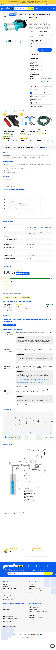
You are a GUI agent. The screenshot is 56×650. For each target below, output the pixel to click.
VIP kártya (31, 584)
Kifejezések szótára (33, 592)
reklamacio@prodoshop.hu (10, 626)
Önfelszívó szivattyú (31, 255)
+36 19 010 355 (8, 614)
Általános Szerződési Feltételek (10, 588)
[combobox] (45, 31)
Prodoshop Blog (32, 593)
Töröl (26, 8)
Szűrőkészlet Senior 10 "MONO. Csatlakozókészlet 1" (27, 131)
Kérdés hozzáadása (9, 325)
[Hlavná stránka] (4, 12)
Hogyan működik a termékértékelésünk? (12, 293)
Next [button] (51, 550)
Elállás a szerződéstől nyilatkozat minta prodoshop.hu (14, 593)
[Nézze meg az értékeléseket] (33, 20)
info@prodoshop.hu (9, 616)
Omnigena (43, 78)
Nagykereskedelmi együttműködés (36, 588)
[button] (51, 54)
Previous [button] (22, 550)
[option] (36, 551)
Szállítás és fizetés (7, 586)
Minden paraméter (34, 89)
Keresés (31, 8)
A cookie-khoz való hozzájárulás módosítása (12, 597)
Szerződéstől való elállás (8, 599)
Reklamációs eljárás (7, 590)
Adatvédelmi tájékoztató (8, 595)
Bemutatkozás (32, 586)
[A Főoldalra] (7, 8)
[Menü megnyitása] (54, 8)
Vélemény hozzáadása (22, 273)
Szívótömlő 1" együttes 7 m (44, 130)
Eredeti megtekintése (20, 308)
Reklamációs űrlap (7, 592)
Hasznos (51, 306)
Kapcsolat (5, 584)
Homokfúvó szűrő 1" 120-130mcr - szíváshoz (10, 130)
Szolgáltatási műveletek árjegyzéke (36, 590)
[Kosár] (50, 8)
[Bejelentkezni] (47, 8)
